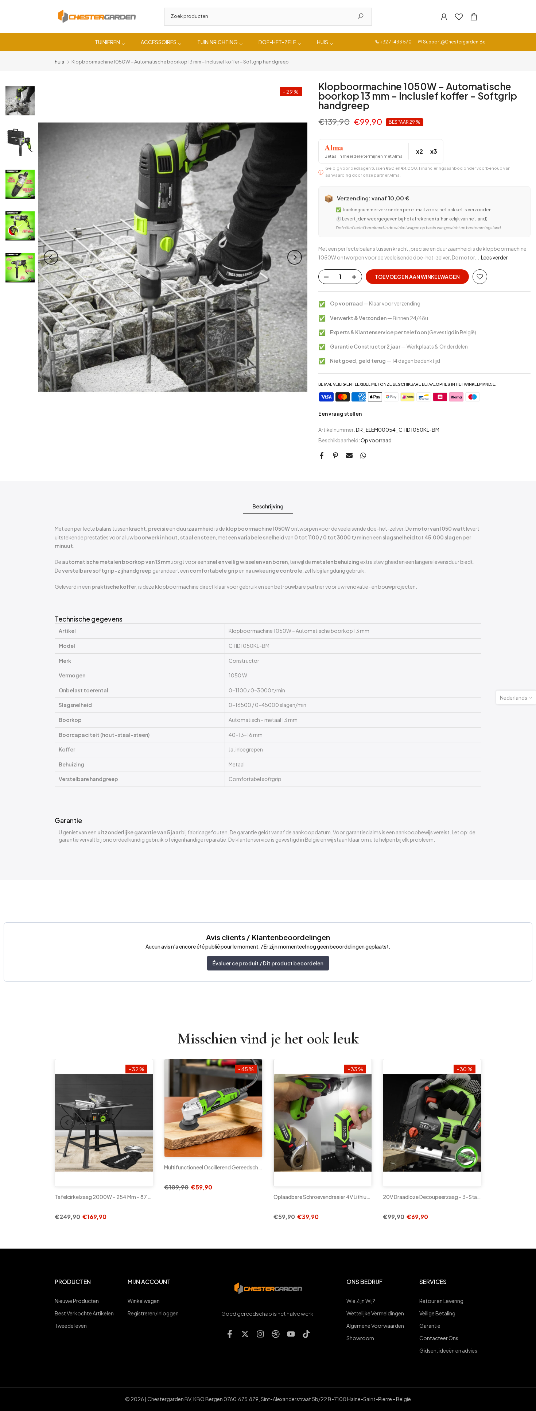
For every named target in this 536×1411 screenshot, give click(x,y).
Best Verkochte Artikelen (84, 1313)
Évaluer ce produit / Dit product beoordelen (268, 963)
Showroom (360, 1338)
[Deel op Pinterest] (335, 455)
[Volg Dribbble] (276, 1333)
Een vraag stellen (340, 413)
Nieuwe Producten (77, 1300)
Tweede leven (71, 1325)
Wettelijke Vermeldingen (375, 1313)
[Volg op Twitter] (245, 1333)
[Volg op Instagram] (260, 1333)
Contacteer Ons (438, 1338)
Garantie (429, 1325)
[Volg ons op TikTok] (306, 1333)
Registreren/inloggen (153, 1313)
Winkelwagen (144, 1300)
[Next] (294, 257)
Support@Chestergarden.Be (454, 42)
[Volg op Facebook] (230, 1333)
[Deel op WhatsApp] (363, 455)
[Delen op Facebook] (321, 455)
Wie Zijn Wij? (360, 1300)
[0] (458, 16)
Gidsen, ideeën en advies (448, 1350)
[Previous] (51, 257)
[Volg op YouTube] (291, 1333)
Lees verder (494, 257)
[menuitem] (110, 42)
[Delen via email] (349, 455)
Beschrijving (268, 506)
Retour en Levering (441, 1300)
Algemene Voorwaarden (375, 1325)
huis (59, 61)
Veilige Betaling (437, 1313)
